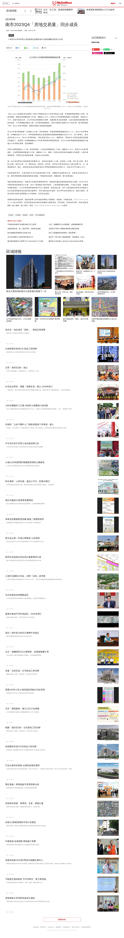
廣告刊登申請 (76, 927)
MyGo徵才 (51, 927)
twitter (37, 48)
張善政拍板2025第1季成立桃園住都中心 (24, 860)
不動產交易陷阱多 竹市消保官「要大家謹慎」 (26, 879)
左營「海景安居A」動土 (16, 367)
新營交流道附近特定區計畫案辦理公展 (23, 557)
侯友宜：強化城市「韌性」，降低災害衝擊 (25, 330)
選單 (7, 3)
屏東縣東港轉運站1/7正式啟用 (57, 9)
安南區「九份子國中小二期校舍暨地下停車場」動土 (29, 424)
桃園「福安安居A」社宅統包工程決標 (22, 727)
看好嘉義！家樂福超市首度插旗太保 (22, 784)
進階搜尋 (17, 3)
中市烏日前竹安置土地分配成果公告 (22, 443)
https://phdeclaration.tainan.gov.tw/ (49, 205)
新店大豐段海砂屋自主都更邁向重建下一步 (26, 291)
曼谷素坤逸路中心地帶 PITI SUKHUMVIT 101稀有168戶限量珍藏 (31, 241)
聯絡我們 (35, 927)
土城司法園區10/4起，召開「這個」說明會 (25, 576)
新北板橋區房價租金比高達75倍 (19, 233)
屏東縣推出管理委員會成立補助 (20, 898)
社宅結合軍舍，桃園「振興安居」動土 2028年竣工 (29, 386)
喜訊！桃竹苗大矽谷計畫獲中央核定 (22, 633)
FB (19, 48)
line (27, 48)
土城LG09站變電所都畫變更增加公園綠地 (24, 462)
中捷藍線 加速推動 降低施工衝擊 (20, 841)
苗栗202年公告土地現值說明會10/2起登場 (25, 689)
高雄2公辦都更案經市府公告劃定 (20, 822)
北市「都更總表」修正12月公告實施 (22, 708)
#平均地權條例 (39, 215)
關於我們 (43, 927)
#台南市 (10, 215)
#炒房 (31, 215)
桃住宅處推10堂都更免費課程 (19, 500)
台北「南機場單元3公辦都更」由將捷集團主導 (66, 224)
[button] (31, 11)
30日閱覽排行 (99, 38)
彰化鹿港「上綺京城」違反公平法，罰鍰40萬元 (27, 481)
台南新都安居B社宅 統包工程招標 (21, 348)
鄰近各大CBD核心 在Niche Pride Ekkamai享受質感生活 (69, 241)
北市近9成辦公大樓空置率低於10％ (20, 237)
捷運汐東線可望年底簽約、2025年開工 (23, 614)
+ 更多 (116, 38)
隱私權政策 (66, 927)
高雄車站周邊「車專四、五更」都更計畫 (24, 803)
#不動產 (18, 215)
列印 (45, 48)
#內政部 (25, 215)
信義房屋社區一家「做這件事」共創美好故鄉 (24, 229)
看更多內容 (62, 919)
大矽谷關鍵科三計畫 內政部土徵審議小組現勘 (26, 405)
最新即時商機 (95, 42)
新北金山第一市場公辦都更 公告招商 (22, 538)
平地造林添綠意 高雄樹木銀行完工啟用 (21, 224)
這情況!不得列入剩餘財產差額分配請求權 (64, 229)
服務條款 (58, 927)
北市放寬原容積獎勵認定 (17, 595)
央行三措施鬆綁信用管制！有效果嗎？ (63, 233)
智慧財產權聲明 (86, 927)
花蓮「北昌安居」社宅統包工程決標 (22, 671)
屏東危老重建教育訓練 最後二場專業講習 (24, 519)
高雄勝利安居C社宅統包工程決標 (20, 746)
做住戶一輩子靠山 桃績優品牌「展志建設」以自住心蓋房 (70, 237)
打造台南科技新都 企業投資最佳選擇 (22, 765)
